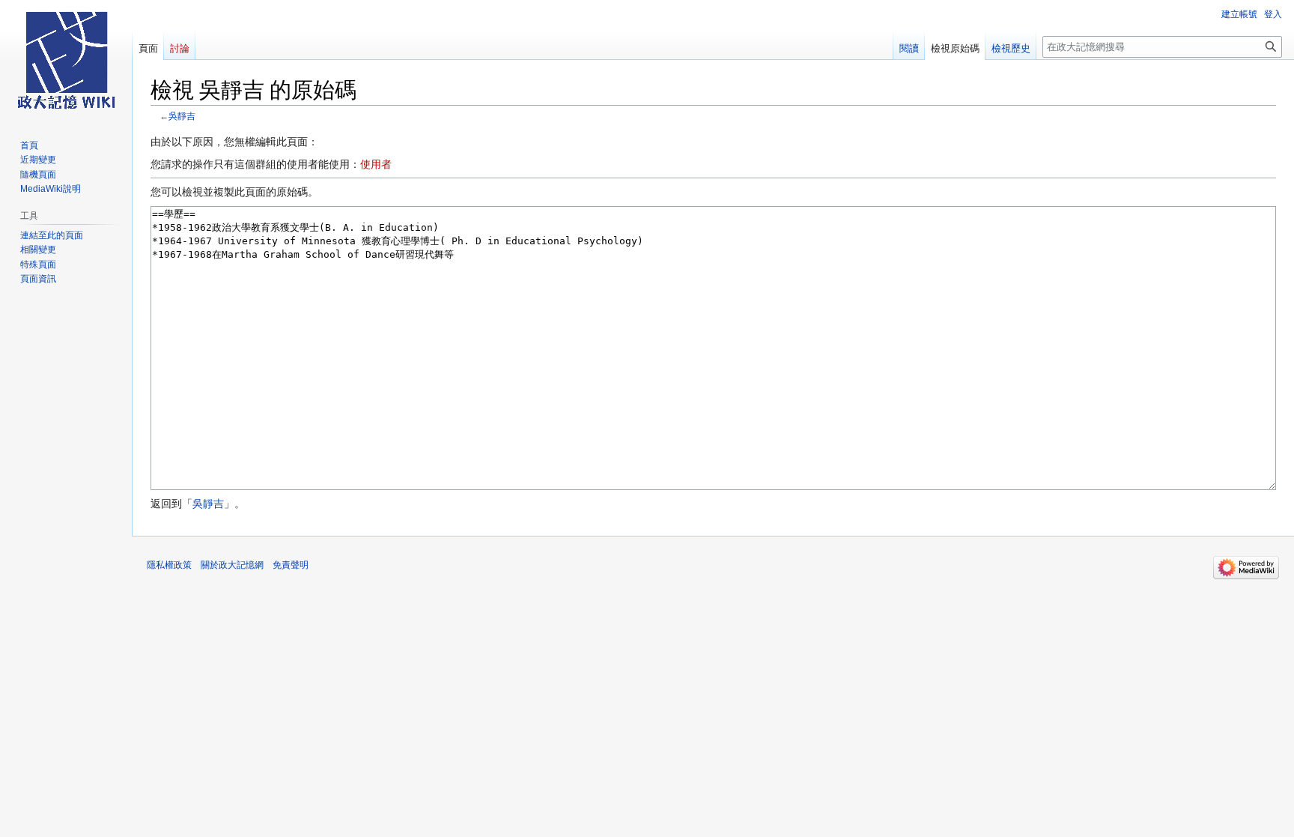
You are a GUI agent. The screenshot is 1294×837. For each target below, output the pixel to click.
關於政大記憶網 (232, 565)
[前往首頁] (66, 60)
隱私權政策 (169, 565)
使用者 (376, 164)
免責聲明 (291, 565)
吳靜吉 (181, 116)
